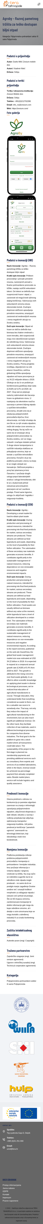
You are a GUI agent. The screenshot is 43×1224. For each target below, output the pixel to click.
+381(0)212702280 (23, 101)
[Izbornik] (39, 4)
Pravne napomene (10, 1201)
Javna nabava (9, 1188)
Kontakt (6, 1195)
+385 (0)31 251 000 (15, 1141)
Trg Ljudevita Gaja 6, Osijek (18, 1133)
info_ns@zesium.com (22, 105)
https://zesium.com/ (20, 108)
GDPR (5, 1191)
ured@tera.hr (12, 1149)
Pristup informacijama (12, 1185)
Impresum (7, 1198)
